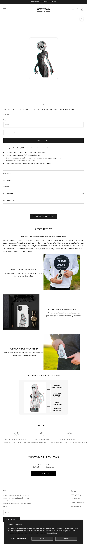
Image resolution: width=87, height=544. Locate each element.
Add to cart (43, 141)
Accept (42, 538)
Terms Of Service (77, 502)
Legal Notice (75, 498)
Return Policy (76, 506)
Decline (66, 538)
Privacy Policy (52, 533)
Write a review (43, 473)
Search (73, 491)
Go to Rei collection (43, 216)
